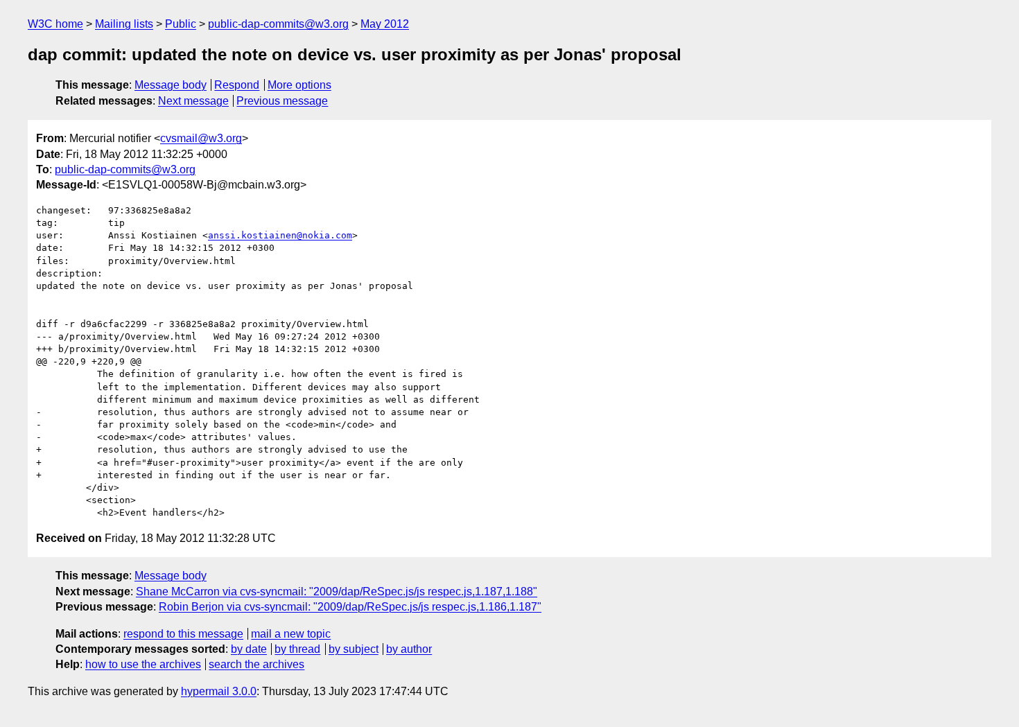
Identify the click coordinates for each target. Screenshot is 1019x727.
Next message (193, 101)
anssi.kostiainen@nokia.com (280, 235)
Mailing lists (124, 24)
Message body (170, 85)
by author (409, 649)
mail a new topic (291, 634)
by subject (353, 649)
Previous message (282, 101)
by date (249, 649)
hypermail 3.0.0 (218, 691)
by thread (297, 649)
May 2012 (384, 24)
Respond (236, 85)
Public (180, 24)
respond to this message (183, 634)
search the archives (256, 664)
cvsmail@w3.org (201, 138)
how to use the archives (143, 664)
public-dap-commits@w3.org (278, 24)
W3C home (55, 24)
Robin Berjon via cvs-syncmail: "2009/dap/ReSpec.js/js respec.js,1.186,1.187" (350, 607)
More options (299, 85)
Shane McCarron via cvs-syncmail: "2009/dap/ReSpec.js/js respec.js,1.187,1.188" (336, 591)
